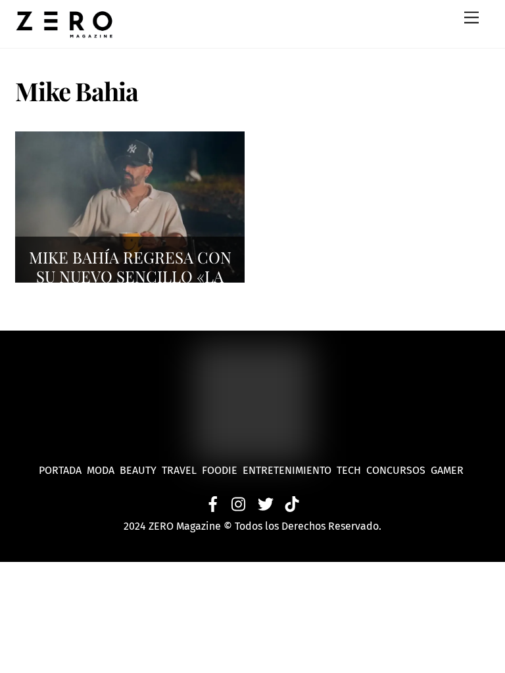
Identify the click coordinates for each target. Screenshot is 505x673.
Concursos (397, 470)
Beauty (141, 470)
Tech (351, 470)
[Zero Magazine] (64, 31)
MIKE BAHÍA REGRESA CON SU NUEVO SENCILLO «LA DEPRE (130, 276)
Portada (60, 470)
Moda (103, 470)
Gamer (448, 470)
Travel (182, 470)
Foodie (219, 470)
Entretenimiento (287, 470)
